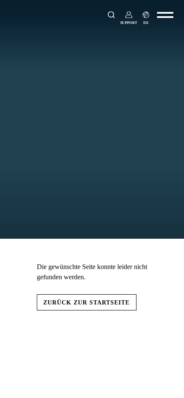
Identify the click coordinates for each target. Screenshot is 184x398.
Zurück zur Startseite (86, 302)
